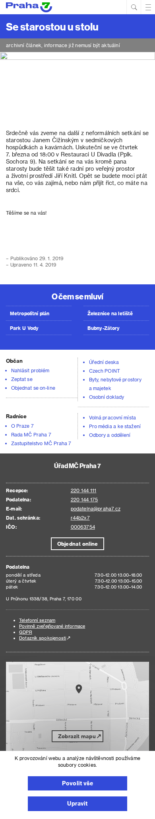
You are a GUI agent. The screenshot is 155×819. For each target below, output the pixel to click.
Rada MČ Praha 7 (31, 434)
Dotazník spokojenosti (42, 637)
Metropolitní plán (30, 313)
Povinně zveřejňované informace (52, 626)
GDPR (25, 631)
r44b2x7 (80, 517)
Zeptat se (22, 379)
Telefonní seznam (37, 620)
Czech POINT (104, 370)
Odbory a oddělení (110, 435)
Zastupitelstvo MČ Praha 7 (41, 443)
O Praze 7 (22, 426)
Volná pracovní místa (112, 417)
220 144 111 (84, 490)
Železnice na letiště (110, 313)
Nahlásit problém (30, 370)
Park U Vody (24, 328)
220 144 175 (84, 499)
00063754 (83, 526)
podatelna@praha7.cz (95, 508)
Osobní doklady (106, 397)
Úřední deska (104, 362)
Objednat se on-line (33, 387)
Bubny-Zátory (103, 328)
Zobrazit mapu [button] (77, 736)
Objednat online (77, 544)
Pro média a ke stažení (115, 426)
